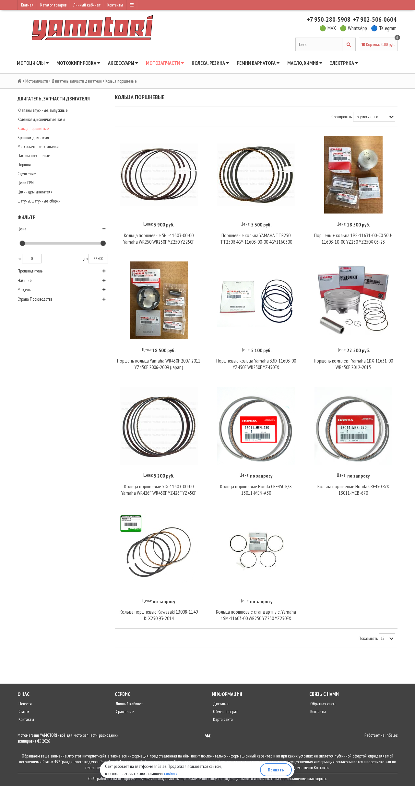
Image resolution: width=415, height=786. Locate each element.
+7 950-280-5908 (328, 19)
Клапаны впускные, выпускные (43, 110)
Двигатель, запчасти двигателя (77, 81)
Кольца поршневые (33, 128)
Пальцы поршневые (34, 155)
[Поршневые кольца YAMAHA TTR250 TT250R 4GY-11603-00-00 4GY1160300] (256, 175)
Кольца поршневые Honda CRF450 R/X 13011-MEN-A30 (256, 489)
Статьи (23, 711)
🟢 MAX (327, 28)
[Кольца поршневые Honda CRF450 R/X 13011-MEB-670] (353, 426)
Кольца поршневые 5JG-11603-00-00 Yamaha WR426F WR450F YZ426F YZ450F (158, 489)
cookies (170, 773)
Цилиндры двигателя (35, 192)
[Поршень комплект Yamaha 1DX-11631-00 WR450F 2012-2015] (353, 300)
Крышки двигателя (33, 137)
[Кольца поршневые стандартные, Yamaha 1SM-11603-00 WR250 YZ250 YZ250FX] (256, 551)
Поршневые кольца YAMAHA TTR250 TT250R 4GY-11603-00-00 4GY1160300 (256, 238)
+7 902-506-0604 (375, 19)
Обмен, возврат (225, 711)
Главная (27, 5)
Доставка (220, 704)
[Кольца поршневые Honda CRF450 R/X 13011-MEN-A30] (256, 426)
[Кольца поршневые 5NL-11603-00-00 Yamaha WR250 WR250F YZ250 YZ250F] (159, 175)
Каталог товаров (53, 5)
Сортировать (341, 117)
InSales (391, 735)
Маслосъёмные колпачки (38, 146)
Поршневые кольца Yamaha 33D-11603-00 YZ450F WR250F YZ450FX (256, 363)
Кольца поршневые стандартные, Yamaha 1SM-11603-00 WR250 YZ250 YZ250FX (256, 614)
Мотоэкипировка (76, 63)
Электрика (342, 63)
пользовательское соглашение (281, 778)
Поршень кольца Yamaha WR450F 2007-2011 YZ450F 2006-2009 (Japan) (158, 363)
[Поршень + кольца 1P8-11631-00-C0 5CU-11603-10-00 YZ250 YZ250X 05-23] (353, 175)
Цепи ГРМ (26, 183)
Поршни (24, 165)
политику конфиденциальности (227, 778)
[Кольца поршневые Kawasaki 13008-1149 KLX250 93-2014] (159, 551)
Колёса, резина (209, 63)
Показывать (368, 638)
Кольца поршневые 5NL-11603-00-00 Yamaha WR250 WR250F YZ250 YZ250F (158, 238)
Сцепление (27, 174)
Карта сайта (222, 719)
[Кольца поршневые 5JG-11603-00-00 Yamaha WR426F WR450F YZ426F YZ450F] (159, 426)
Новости (25, 704)
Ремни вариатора (257, 63)
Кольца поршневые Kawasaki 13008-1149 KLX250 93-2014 (159, 614)
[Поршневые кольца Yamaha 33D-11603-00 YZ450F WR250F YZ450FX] (256, 300)
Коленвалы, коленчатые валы (41, 119)
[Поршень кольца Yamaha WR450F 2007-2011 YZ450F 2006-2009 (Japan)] (159, 300)
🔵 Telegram (384, 28)
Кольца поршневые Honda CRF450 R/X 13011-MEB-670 (353, 489)
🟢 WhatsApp (353, 28)
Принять (276, 770)
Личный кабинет (87, 5)
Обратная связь (322, 704)
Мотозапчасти (163, 63)
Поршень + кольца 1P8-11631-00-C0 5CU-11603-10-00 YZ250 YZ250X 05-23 (353, 238)
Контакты (115, 5)
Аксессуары (121, 63)
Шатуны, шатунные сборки (39, 201)
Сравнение (124, 711)
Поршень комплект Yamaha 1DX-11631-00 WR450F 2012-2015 (353, 363)
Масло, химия (303, 63)
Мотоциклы (31, 63)
